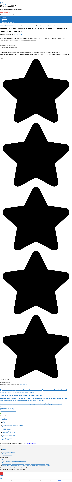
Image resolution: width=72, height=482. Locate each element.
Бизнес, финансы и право (7, 423)
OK (59, 480)
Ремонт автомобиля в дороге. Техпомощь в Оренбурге (12, 409)
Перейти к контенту (4, 2)
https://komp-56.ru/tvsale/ (30, 443)
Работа (3, 422)
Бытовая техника (6, 436)
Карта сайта (4, 450)
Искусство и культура (7, 430)
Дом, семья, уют (5, 439)
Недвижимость (5, 420)
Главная (4, 17)
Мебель (4, 428)
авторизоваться (23, 384)
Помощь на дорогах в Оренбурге (7, 408)
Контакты (4, 19)
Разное (3, 440)
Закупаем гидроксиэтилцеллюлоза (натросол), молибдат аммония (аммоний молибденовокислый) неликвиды (26, 465)
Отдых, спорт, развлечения (8, 433)
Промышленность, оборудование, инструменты (12, 425)
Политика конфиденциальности (9, 452)
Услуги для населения (7, 438)
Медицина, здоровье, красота (8, 432)
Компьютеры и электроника (8, 435)
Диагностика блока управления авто (8, 411)
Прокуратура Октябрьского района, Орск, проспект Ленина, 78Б (21, 395)
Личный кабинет (6, 20)
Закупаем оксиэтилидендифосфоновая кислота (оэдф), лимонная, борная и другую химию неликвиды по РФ (25, 464)
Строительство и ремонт (7, 426)
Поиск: (1, 14)
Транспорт (4, 419)
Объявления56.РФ (8, 6)
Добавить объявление (8, 22)
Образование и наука (6, 429)
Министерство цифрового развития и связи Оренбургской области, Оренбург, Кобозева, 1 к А (31, 404)
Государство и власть (17, 34)
